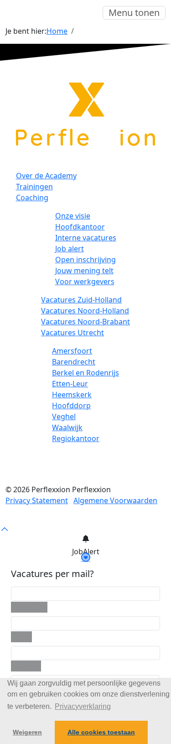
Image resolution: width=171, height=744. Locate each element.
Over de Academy (46, 176)
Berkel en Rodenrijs (85, 373)
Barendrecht (73, 362)
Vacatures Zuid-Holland (81, 300)
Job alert (69, 249)
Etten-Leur (70, 384)
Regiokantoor (75, 438)
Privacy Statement (36, 500)
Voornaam (29, 607)
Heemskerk (72, 395)
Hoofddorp (71, 406)
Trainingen (34, 187)
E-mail (21, 637)
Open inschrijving (85, 260)
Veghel (64, 416)
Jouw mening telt (84, 270)
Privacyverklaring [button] (83, 706)
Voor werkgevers (84, 281)
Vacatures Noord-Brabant (85, 322)
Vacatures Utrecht (72, 333)
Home (57, 31)
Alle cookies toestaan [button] (101, 732)
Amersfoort (72, 351)
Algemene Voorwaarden (115, 500)
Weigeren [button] (27, 732)
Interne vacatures (85, 238)
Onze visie (72, 216)
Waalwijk (67, 427)
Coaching (32, 198)
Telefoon (26, 666)
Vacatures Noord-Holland (85, 311)
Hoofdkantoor (80, 227)
